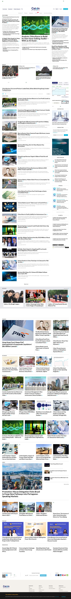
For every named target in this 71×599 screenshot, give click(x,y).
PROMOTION (5, 544)
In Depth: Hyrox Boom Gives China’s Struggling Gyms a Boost (9, 78)
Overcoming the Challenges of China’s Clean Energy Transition (27, 549)
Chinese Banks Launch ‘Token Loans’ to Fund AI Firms (32, 203)
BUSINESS (4, 375)
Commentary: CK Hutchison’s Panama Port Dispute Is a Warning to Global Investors (62, 195)
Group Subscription (32, 591)
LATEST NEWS (5, 95)
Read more (26, 284)
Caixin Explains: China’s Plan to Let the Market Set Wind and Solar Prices (43, 457)
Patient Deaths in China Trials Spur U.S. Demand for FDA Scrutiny (33, 261)
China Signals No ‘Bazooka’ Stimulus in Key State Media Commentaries (10, 369)
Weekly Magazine (17, 9)
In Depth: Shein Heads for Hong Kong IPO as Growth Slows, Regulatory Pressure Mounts (11, 40)
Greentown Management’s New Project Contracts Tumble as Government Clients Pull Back (34, 110)
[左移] (3, 296)
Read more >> (55, 132)
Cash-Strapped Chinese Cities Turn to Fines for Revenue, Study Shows (25, 369)
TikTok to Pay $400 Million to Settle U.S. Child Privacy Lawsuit (59, 58)
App (29, 587)
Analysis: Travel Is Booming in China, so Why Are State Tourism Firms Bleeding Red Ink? (43, 78)
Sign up (66, 135)
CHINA (3, 419)
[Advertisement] (35, 313)
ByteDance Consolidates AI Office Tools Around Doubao (43, 413)
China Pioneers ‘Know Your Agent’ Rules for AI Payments (60, 342)
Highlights (31, 13)
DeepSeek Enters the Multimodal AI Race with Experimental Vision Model (61, 166)
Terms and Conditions (52, 588)
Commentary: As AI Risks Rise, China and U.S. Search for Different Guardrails (62, 201)
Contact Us (40, 591)
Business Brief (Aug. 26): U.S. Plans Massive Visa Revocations (31, 145)
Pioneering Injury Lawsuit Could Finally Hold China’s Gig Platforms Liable (33, 226)
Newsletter (10, 9)
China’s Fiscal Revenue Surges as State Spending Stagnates (60, 369)
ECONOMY (4, 355)
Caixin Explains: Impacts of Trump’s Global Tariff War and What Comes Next (26, 457)
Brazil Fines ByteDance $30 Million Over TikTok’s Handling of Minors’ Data (60, 48)
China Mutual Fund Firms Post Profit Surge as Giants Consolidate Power (32, 191)
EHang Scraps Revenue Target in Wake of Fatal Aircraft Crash (33, 157)
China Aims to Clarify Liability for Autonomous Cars (32, 214)
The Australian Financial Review (63, 591)
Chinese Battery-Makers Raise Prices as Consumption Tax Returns (33, 180)
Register (60, 8)
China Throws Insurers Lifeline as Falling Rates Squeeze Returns (59, 350)
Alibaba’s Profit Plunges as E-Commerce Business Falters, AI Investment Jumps (61, 180)
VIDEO (3, 462)
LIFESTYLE (4, 501)
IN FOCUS (4, 288)
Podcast (25, 13)
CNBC (60, 588)
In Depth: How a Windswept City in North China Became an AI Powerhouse (10, 32)
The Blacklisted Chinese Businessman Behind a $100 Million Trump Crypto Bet (32, 168)
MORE (48, 93)
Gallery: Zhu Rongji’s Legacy (11, 304)
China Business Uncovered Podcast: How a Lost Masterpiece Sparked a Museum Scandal (57, 539)
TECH (3, 399)
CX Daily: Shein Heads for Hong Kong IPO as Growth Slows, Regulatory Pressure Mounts (32, 249)
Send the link (43, 575)
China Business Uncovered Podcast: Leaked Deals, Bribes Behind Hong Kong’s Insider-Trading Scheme (12, 539)
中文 (54, 8)
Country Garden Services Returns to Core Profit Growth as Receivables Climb (34, 99)
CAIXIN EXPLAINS (6, 443)
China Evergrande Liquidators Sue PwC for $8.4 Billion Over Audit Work (60, 41)
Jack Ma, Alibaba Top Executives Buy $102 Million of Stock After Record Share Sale (34, 238)
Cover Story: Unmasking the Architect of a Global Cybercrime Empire (27, 68)
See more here (66, 288)
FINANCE (4, 319)
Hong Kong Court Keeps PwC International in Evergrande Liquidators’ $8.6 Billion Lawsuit (60, 30)
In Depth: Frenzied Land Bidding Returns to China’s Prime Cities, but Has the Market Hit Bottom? (60, 225)
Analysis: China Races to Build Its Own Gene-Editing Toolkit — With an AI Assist (35, 38)
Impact (40, 13)
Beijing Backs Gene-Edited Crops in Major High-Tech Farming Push (34, 49)
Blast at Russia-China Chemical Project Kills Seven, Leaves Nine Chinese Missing (34, 134)
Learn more (57, 596)
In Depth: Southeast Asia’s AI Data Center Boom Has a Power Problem (11, 21)
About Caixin (41, 587)
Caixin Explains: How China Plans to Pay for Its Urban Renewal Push (60, 68)
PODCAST (4, 521)
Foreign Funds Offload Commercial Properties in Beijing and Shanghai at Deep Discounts (33, 122)
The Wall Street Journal (62, 587)
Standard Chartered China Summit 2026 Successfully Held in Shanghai (60, 549)
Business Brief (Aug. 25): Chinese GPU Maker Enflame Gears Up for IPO (32, 273)
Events (36, 13)
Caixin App (5, 9)
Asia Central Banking (48, 13)
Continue (64, 596)
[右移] (68, 296)
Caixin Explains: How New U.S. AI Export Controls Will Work (60, 457)
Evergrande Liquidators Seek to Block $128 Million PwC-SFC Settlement (60, 43)
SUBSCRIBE (66, 8)
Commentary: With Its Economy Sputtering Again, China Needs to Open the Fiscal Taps (62, 208)
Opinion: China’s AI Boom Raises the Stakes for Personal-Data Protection (62, 189)
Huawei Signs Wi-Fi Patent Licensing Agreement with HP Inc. (9, 549)
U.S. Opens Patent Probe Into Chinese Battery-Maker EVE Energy (60, 161)
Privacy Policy (51, 587)
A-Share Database (65, 96)
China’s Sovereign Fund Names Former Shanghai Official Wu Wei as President (61, 171)
